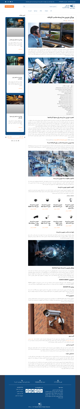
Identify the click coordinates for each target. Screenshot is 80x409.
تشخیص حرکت (68, 114)
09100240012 (70, 1)
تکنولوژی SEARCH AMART (66, 107)
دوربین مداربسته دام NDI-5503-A (65, 97)
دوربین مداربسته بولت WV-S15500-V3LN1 (64, 103)
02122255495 (61, 1)
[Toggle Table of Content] (71, 86)
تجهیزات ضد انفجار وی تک (57, 391)
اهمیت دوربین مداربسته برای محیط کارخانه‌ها (64, 87)
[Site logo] (68, 6)
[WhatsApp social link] (7, 2)
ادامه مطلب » (20, 49)
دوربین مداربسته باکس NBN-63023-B (65, 101)
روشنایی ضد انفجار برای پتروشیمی (17, 78)
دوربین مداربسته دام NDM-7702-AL (65, 98)
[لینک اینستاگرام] (12, 2)
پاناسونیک (61, 394)
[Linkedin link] (9, 2)
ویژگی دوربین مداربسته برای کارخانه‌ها (65, 106)
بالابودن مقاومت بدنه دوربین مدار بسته (65, 90)
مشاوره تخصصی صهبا (9, 6)
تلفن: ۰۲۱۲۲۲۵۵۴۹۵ (58, 382)
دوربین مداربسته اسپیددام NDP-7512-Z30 (64, 94)
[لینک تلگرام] (5, 2)
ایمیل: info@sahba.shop (40, 382)
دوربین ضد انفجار (19, 389)
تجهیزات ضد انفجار (19, 395)
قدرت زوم (69, 111)
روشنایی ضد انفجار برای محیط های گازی (16, 117)
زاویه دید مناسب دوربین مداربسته (65, 105)
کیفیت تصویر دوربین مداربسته (66, 92)
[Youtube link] (10, 2)
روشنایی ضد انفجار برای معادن (16, 40)
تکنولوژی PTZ (68, 110)
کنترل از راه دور (68, 113)
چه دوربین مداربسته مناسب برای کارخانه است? (63, 89)
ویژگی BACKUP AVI (68, 109)
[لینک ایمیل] (18, 141)
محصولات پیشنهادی (68, 93)
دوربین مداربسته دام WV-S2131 (66, 99)
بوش (47, 393)
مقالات (64, 20)
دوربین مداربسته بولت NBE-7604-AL (65, 102)
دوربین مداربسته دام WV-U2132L (66, 96)
